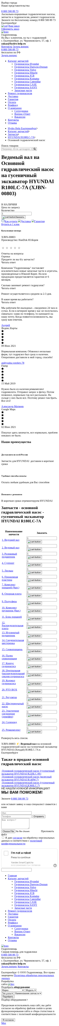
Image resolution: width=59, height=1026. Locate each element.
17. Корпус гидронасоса (9, 665)
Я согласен (8, 1020)
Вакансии (19, 117)
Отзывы (12, 122)
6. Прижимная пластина (10, 578)
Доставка (13, 96)
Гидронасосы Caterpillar (27, 81)
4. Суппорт (8, 563)
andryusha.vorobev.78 (12, 362)
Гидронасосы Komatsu (26, 78)
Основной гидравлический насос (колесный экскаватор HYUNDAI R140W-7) (26, 778)
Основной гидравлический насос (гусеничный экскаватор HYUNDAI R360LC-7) (28, 784)
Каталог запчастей (18, 61)
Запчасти (13, 134)
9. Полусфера (9, 601)
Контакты (6, 46)
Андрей (5, 325)
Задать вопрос (21, 46)
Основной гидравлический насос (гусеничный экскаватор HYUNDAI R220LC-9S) (28, 772)
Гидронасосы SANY (25, 87)
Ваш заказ (14, 26)
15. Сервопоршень (12, 649)
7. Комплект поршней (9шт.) (10, 586)
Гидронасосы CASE (25, 84)
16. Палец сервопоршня (9, 657)
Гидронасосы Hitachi (25, 72)
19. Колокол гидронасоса (9, 682)
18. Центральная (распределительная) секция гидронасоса (13, 673)
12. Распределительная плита (12, 625)
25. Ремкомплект (11, 730)
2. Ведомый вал (10, 547)
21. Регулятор (9, 697)
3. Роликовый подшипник (9, 555)
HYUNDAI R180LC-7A (21, 137)
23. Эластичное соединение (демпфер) (10, 713)
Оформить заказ (10, 28)
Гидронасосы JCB (24, 75)
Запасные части (23, 90)
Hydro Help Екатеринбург (22, 128)
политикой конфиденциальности (21, 842)
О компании (15, 108)
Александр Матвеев (12, 406)
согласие (17, 837)
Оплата (12, 102)
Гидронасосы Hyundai (26, 64)
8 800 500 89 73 (9, 11)
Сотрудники (21, 111)
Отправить (39, 816)
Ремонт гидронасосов (20, 93)
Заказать (19, 217)
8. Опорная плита (11, 593)
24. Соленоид (9, 722)
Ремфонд (13, 105)
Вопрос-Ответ (22, 114)
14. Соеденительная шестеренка (13, 642)
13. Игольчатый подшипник (10, 634)
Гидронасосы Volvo (25, 69)
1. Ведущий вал (10, 540)
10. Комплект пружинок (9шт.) (11, 609)
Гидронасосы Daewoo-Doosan (31, 66)
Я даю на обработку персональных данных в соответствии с (28, 840)
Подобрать (8, 996)
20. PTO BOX (9, 689)
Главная (12, 875)
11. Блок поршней (12, 616)
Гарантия (13, 99)
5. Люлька (7, 570)
